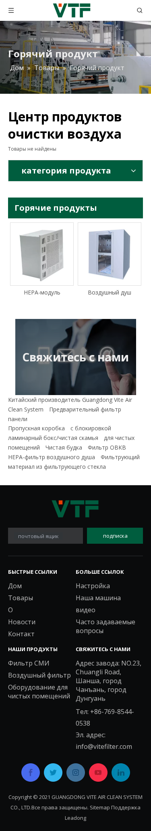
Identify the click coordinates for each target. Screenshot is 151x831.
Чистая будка (64, 447)
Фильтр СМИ (29, 663)
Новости (21, 621)
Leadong (75, 817)
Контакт (21, 633)
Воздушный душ (109, 292)
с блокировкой (90, 428)
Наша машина (98, 597)
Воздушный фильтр (39, 675)
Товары (20, 597)
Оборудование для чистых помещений (39, 691)
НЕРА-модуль (42, 292)
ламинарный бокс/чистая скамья (53, 438)
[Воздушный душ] (109, 254)
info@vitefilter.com (104, 746)
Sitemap (100, 807)
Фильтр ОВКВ (107, 447)
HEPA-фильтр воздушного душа (51, 457)
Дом (15, 585)
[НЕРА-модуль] (41, 254)
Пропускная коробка (36, 428)
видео (85, 609)
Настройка (93, 585)
